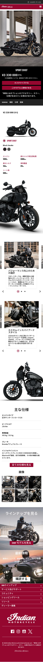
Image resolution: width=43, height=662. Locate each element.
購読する (22, 579)
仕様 (16, 102)
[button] (3, 291)
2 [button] (21, 291)
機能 (11, 102)
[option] (21, 266)
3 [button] (25, 291)
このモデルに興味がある (21, 88)
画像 (21, 102)
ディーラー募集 (8, 605)
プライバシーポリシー (21, 651)
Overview (5, 102)
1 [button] (18, 291)
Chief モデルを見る (21, 543)
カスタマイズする (21, 83)
